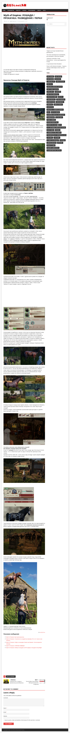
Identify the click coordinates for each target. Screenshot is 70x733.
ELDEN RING (57, 91)
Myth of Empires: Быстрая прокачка (15, 637)
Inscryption (50, 107)
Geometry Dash (50, 102)
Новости (18, 10)
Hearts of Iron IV (58, 104)
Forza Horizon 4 (51, 99)
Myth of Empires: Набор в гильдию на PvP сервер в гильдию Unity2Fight (24, 647)
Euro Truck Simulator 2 (52, 94)
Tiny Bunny (57, 137)
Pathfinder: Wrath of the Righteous (55, 114)
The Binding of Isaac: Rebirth (54, 132)
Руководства (10, 10)
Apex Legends (50, 76)
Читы (44, 10)
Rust (60, 124)
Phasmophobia (50, 117)
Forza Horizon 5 (61, 99)
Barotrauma (50, 79)
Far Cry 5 (61, 96)
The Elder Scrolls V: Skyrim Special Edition (57, 135)
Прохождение (31, 10)
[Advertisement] (24, 58)
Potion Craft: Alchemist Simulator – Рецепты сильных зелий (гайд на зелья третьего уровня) (56, 68)
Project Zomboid (51, 119)
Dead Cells (49, 84)
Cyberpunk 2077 (50, 81)
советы (39, 10)
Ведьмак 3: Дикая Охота (53, 147)
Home (4, 10)
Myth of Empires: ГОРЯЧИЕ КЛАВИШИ (15, 645)
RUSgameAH (14, 21)
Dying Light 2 (50, 91)
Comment (5, 697)
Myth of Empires (11, 676)
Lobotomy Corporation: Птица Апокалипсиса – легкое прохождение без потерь (56, 60)
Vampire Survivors (51, 142)
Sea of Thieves (50, 130)
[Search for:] (57, 24)
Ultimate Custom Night (52, 140)
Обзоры (24, 10)
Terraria (58, 130)
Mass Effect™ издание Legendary (55, 109)
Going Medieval (60, 102)
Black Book (57, 79)
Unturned (62, 140)
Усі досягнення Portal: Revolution (54, 63)
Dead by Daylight (60, 81)
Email (4, 712)
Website (5, 716)
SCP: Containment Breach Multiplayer (56, 127)
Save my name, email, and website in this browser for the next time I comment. (22, 720)
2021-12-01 (7, 21)
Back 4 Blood (58, 76)
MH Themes (22, 730)
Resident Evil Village (52, 124)
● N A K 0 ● (42, 632)
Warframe (60, 142)
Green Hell (49, 104)
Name (4, 708)
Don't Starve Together (52, 89)
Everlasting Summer (52, 96)
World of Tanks (51, 145)
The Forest (49, 137)
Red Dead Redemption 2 (52, 122)
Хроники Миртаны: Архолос (54, 150)
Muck (48, 112)
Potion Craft (59, 117)
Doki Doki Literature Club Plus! (54, 86)
